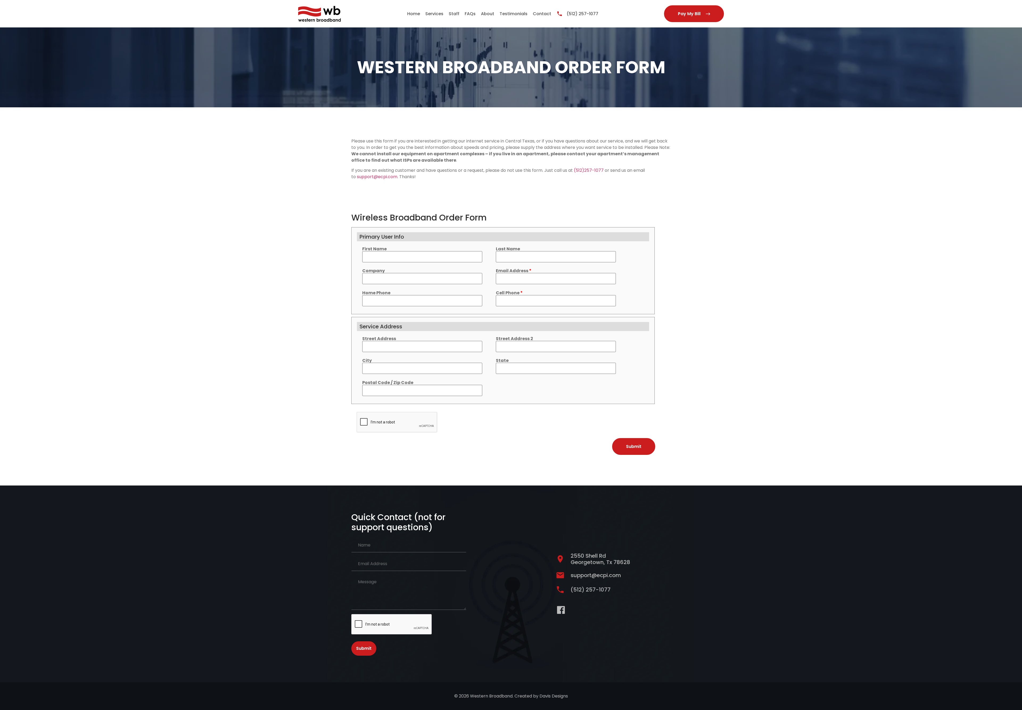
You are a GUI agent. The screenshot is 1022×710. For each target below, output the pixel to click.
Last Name (508, 249)
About (487, 14)
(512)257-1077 (589, 170)
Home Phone (376, 293)
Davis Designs (553, 696)
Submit (364, 648)
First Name (374, 249)
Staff (454, 14)
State (502, 360)
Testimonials (514, 14)
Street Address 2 (514, 339)
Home (413, 14)
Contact (542, 14)
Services (434, 14)
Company (373, 271)
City (367, 360)
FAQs (470, 14)
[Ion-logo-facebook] (561, 610)
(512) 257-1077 (582, 14)
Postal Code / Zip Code (387, 383)
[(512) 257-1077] (560, 14)
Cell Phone (509, 293)
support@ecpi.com (377, 177)
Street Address (379, 339)
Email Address (513, 271)
